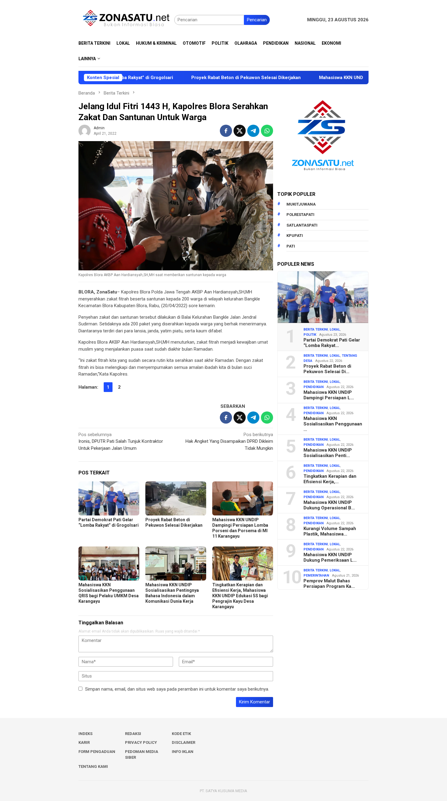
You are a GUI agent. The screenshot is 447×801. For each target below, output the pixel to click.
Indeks (85, 733)
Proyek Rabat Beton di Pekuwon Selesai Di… (327, 368)
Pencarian (257, 20)
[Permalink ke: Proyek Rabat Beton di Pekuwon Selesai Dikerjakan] (175, 498)
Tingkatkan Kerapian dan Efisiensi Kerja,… (329, 478)
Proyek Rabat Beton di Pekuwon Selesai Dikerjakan (215, 77)
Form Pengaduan (96, 751)
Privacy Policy (141, 742)
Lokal (335, 329)
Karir (84, 742)
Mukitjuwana (301, 204)
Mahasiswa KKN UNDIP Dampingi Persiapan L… (328, 395)
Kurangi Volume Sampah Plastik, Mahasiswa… (329, 531)
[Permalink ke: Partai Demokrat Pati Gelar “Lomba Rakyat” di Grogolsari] (108, 498)
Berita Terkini (315, 329)
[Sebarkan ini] (226, 131)
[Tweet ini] (240, 131)
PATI (290, 246)
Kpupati (294, 235)
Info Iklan (182, 751)
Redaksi (133, 733)
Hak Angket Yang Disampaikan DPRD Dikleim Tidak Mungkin (229, 441)
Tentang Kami (93, 766)
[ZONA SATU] (126, 19)
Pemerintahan (316, 575)
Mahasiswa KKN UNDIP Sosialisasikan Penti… (327, 452)
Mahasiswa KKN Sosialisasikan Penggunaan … (332, 424)
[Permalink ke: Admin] (84, 130)
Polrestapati (300, 214)
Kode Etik (181, 733)
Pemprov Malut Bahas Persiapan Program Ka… (329, 583)
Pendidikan (313, 387)
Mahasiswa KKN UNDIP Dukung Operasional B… (329, 505)
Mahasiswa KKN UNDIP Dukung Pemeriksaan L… (330, 557)
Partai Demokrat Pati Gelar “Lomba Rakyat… (331, 342)
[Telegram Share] (253, 131)
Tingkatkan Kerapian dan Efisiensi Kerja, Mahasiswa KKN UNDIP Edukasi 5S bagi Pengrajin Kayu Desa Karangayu (240, 595)
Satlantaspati (301, 225)
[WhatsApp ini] (267, 131)
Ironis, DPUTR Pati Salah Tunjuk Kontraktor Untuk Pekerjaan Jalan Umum (120, 441)
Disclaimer (183, 742)
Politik (309, 335)
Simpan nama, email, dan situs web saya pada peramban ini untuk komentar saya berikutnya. (177, 689)
